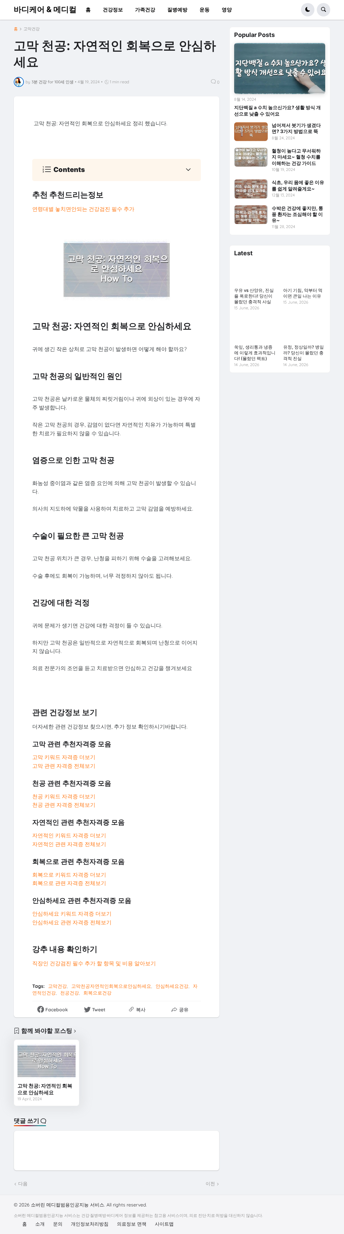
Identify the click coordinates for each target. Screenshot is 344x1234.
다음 (23, 1184)
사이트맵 (164, 1224)
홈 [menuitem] (88, 9)
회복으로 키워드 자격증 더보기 (69, 874)
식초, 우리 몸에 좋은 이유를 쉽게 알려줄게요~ (298, 185)
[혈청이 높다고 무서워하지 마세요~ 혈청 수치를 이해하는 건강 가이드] (251, 157)
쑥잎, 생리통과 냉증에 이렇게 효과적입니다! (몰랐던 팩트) (254, 352)
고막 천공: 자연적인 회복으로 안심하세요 (44, 1089)
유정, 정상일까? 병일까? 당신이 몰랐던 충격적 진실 (303, 352)
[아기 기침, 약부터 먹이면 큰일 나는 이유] (304, 273)
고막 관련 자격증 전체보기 (63, 765)
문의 (57, 1224)
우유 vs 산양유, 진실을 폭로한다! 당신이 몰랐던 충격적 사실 (254, 296)
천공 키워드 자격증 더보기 (63, 796)
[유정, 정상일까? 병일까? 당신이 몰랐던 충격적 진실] (304, 329)
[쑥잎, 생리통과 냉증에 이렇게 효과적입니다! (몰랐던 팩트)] (255, 329)
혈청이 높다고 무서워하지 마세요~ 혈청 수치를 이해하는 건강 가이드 (296, 157)
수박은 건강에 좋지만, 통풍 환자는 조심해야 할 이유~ (297, 214)
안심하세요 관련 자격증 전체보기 (72, 922)
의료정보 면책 (131, 1224)
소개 (40, 1224)
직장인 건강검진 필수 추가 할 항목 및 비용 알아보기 (94, 963)
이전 (210, 1184)
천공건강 (69, 993)
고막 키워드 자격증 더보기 (63, 757)
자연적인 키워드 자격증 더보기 (69, 835)
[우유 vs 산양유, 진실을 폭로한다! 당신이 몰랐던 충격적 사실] (255, 273)
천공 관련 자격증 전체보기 (63, 804)
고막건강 (32, 29)
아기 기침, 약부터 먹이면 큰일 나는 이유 (302, 293)
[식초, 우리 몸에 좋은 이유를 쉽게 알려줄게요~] (251, 188)
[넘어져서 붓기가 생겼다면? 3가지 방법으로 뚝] (251, 131)
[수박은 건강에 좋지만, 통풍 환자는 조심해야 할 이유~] (251, 214)
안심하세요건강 (172, 986)
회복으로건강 (97, 993)
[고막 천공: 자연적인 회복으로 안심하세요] (46, 1061)
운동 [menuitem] (205, 9)
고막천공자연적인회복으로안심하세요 (111, 986)
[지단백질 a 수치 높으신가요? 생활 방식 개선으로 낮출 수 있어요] (279, 68)
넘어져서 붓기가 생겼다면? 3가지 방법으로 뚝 (296, 128)
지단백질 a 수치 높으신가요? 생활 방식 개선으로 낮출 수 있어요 (277, 110)
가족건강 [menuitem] (145, 9)
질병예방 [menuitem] (177, 9)
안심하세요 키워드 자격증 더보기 (72, 913)
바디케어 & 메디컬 (45, 9)
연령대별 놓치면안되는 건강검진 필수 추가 (83, 209)
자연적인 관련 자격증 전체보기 (69, 844)
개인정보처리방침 (90, 1224)
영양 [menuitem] (227, 9)
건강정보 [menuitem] (113, 9)
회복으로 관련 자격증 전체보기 (69, 883)
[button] (307, 9)
